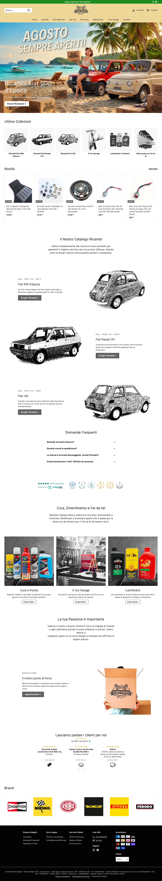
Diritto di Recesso (76, 837)
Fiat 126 (72, 19)
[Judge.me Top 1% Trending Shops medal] (110, 485)
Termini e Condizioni (54, 837)
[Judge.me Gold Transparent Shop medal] (100, 485)
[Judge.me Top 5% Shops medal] (119, 485)
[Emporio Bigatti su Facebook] (98, 850)
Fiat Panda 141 (59, 19)
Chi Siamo (27, 837)
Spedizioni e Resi (30, 844)
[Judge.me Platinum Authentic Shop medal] (81, 485)
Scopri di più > (29, 602)
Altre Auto (84, 19)
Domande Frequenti (31, 840)
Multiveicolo (98, 19)
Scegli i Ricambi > (30, 298)
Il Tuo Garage (113, 19)
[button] (79, 770)
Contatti (126, 19)
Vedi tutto (153, 169)
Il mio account (75, 844)
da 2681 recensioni (79, 741)
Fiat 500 (44, 19)
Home (34, 19)
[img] (81, 738)
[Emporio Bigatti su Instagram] (94, 850)
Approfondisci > (33, 694)
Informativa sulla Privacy (56, 840)
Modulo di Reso (75, 840)
